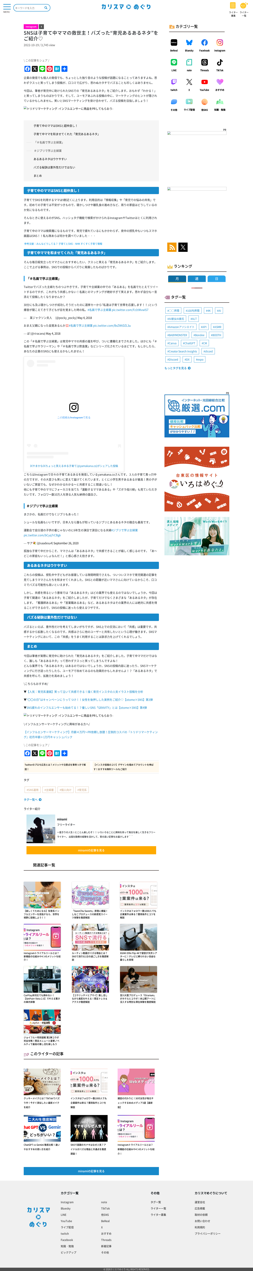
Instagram (219, 50)
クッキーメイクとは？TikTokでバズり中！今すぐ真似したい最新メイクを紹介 (42, 1103)
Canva (173, 343)
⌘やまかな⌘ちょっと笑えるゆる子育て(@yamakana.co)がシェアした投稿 (74, 466)
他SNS (204, 110)
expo (200, 359)
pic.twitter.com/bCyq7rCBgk (42, 535)
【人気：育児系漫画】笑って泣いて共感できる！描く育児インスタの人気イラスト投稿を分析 (84, 692)
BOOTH (216, 335)
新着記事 (106, 1246)
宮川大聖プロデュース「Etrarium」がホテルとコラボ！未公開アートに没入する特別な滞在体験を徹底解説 (138, 999)
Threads (204, 70)
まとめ (38, 176)
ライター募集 (158, 1214)
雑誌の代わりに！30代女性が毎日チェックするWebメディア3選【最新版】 (136, 1103)
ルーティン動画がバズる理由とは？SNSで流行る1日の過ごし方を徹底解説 (90, 956)
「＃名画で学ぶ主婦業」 (49, 142)
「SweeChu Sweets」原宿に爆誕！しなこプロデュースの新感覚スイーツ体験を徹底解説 (90, 914)
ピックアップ (68, 1252)
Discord (173, 359)
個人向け (66, 790)
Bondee (199, 335)
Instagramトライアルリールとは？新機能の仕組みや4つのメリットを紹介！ (42, 956)
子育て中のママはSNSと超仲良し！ (56, 126)
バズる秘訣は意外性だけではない (54, 167)
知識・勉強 (219, 109)
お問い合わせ (202, 1221)
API (204, 327)
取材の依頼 (201, 1214)
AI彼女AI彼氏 (176, 318)
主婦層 (50, 790)
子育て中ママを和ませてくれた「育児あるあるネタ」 (67, 134)
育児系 (83, 790)
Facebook (204, 50)
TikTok (219, 70)
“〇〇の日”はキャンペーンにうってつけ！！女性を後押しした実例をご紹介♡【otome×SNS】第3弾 (89, 700)
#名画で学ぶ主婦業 (99, 310)
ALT (194, 318)
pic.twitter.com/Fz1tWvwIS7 (130, 310)
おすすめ (219, 90)
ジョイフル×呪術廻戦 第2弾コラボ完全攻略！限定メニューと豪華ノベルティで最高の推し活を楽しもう (41, 1041)
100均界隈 (193, 310)
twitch (174, 90)
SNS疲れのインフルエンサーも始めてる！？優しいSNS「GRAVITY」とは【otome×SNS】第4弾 (86, 708)
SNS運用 (33, 790)
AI (220, 310)
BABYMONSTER (178, 335)
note (189, 70)
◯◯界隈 (174, 310)
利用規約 (200, 1227)
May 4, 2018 (84, 318)
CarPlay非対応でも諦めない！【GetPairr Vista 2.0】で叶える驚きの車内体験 (42, 999)
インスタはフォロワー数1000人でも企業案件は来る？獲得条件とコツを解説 (138, 914)
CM (205, 343)
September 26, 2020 (66, 543)
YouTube (204, 90)
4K (209, 310)
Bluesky (189, 50)
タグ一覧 (156, 1202)
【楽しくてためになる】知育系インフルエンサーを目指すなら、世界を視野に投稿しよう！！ (41, 914)
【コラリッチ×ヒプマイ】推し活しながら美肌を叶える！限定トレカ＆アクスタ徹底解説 (89, 999)
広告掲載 (200, 1208)
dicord (209, 351)
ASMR (217, 327)
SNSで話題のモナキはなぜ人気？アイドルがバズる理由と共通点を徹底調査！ (88, 1149)
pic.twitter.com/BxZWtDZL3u (112, 325)
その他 (174, 110)
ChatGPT (189, 343)
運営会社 (200, 1202)
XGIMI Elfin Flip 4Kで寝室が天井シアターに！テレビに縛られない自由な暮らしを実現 (138, 956)
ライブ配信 (189, 109)
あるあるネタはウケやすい (50, 159)
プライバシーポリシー (208, 1233)
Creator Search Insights (183, 351)
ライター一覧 (158, 1208)
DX (187, 359)
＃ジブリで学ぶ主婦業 (48, 151)
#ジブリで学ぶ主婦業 (124, 530)
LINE (174, 70)
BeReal (174, 50)
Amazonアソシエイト (181, 327)
